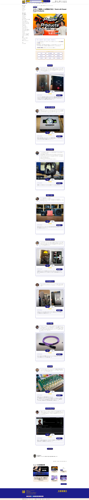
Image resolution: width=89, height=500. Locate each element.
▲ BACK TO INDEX (50, 448)
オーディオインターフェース (25, 22)
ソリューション (23, 7)
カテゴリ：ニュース (36, 5)
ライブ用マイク (24, 25)
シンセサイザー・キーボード (25, 33)
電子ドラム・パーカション (25, 40)
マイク (23, 15)
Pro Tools (23, 17)
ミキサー (23, 32)
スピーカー (23, 24)
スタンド (23, 31)
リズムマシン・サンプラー (25, 35)
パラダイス (23, 8)
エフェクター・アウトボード (25, 23)
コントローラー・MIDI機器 (25, 34)
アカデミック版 (24, 18)
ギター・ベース (24, 26)
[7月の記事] (47, 92)
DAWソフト (24, 16)
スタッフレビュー (24, 9)
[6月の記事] (52, 91)
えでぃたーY (39, 455)
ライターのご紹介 (24, 43)
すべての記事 (23, 6)
